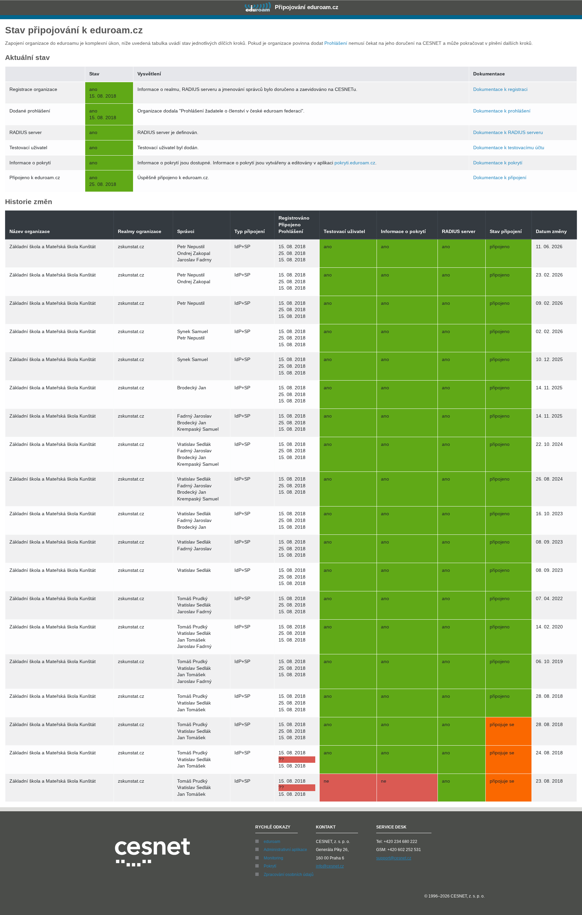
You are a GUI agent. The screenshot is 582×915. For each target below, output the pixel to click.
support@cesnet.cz (393, 858)
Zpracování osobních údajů (289, 874)
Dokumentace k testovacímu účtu (508, 147)
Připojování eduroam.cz (305, 7)
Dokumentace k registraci (500, 89)
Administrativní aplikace (285, 849)
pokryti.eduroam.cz (354, 162)
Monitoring (273, 858)
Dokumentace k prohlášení (501, 110)
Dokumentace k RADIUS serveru (508, 132)
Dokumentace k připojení (499, 177)
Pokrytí (270, 866)
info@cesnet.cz (330, 866)
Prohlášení (335, 43)
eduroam (272, 841)
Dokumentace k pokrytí (497, 162)
